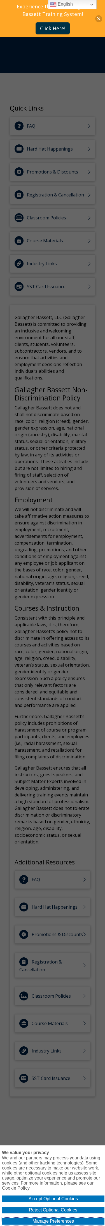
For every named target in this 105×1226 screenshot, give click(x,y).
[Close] (98, 18)
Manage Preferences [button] (53, 1221)
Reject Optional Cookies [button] (53, 1210)
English (65, 4)
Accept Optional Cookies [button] (53, 1198)
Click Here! (52, 28)
